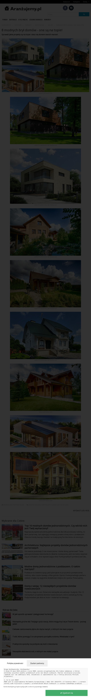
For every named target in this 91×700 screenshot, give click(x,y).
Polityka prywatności (15, 663)
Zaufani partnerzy (37, 663)
